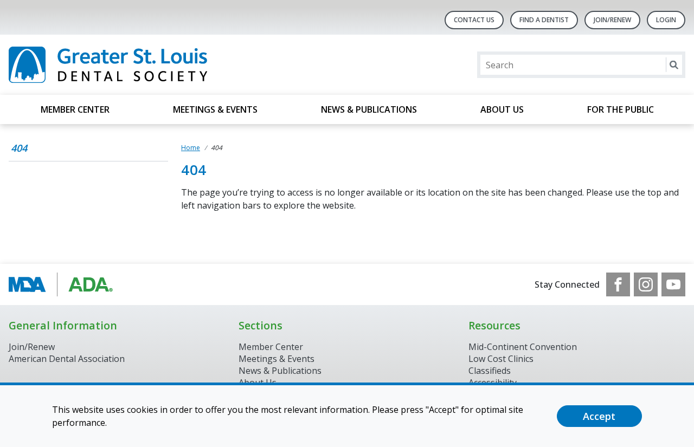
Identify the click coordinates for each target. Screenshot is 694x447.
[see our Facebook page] (618, 284)
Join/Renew (612, 19)
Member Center (75, 109)
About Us (502, 109)
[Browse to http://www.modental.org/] (64, 284)
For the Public (620, 109)
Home (190, 147)
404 (19, 147)
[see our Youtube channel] (673, 284)
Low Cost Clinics (501, 359)
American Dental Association (67, 359)
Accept (599, 416)
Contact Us (474, 19)
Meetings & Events (215, 109)
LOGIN (666, 19)
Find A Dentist (544, 19)
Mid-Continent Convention (522, 347)
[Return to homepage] (149, 65)
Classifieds (489, 371)
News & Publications (369, 109)
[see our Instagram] (646, 284)
